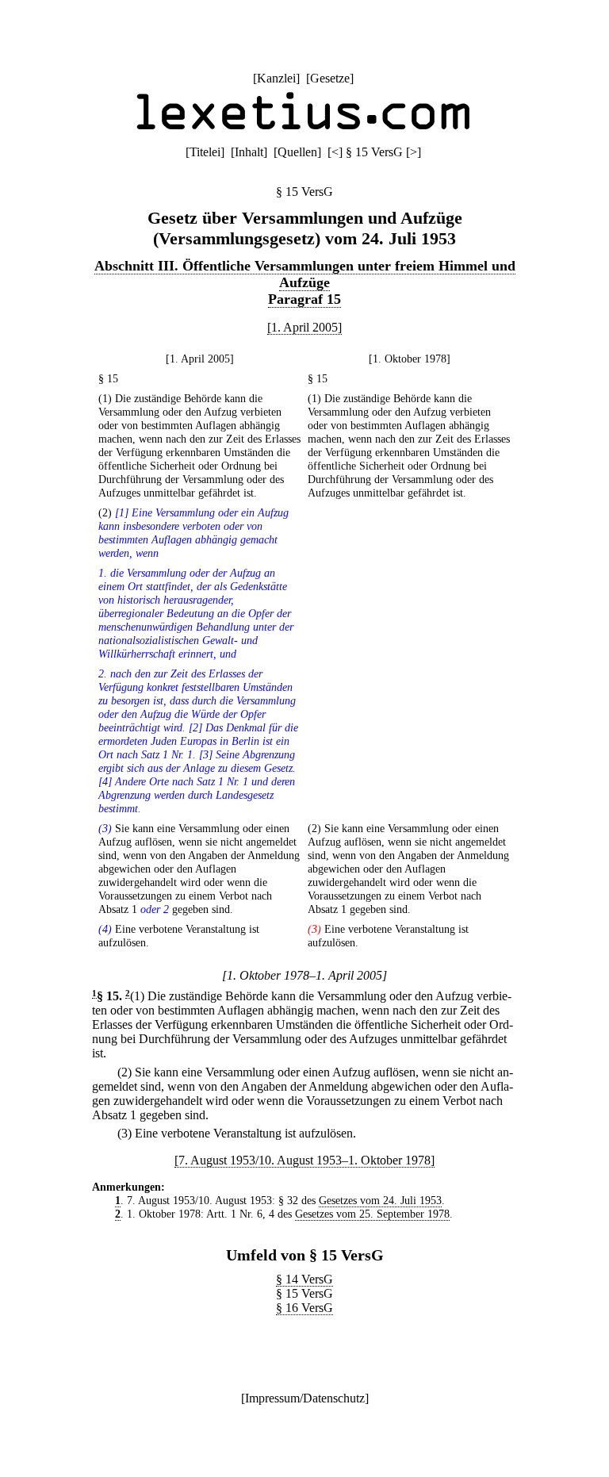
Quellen (297, 152)
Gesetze (330, 78)
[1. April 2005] (304, 327)
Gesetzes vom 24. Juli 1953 (380, 1200)
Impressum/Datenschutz (305, 1398)
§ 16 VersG (304, 1307)
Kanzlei (276, 78)
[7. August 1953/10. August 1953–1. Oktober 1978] (304, 1160)
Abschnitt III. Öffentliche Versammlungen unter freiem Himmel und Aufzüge (304, 274)
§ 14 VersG (304, 1279)
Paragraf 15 (304, 299)
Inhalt (249, 152)
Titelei (205, 152)
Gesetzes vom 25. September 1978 (372, 1213)
